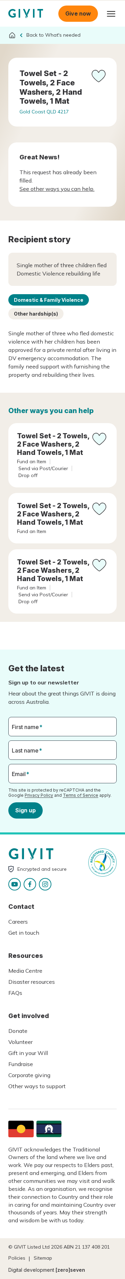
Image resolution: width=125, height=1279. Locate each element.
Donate (17, 1030)
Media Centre (25, 970)
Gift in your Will (28, 1052)
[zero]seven (70, 1270)
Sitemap (43, 1258)
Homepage (25, 13)
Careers (18, 921)
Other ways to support (37, 1086)
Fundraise (20, 1064)
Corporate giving (29, 1075)
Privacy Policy (39, 795)
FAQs (15, 992)
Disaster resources (31, 981)
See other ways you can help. (56, 188)
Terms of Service (80, 795)
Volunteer (20, 1041)
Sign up (25, 810)
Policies (16, 1258)
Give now (78, 13)
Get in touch (23, 932)
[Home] (12, 35)
